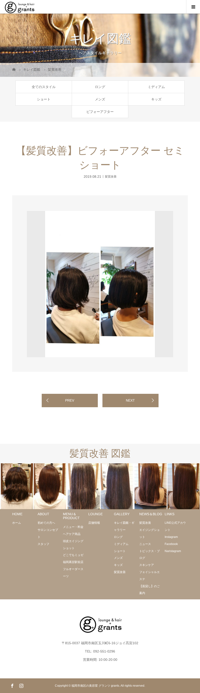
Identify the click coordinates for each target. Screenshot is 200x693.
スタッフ (43, 544)
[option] (100, 284)
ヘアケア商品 (71, 534)
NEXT (130, 400)
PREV (69, 400)
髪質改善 (111, 176)
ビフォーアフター (100, 112)
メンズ (100, 99)
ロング (100, 87)
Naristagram (173, 551)
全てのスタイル (44, 87)
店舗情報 (94, 523)
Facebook (171, 544)
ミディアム (156, 87)
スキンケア (146, 565)
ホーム (16, 523)
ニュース (145, 544)
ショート (43, 99)
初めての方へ (46, 523)
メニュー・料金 (73, 527)
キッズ (156, 99)
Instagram (171, 537)
